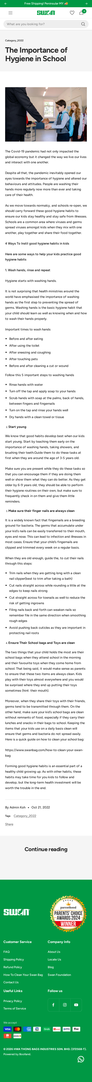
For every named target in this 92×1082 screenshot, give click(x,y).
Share (9, 824)
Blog (51, 967)
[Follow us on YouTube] (76, 1004)
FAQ (6, 952)
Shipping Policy (13, 959)
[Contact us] (81, 1059)
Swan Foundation (59, 975)
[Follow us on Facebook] (53, 1004)
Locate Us (54, 959)
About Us (54, 952)
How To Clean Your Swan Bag (23, 975)
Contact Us (11, 982)
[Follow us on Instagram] (64, 1004)
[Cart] (81, 13)
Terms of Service (14, 1008)
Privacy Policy (12, 1001)
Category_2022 (14, 40)
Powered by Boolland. (17, 1054)
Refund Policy (12, 967)
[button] (5, 6)
